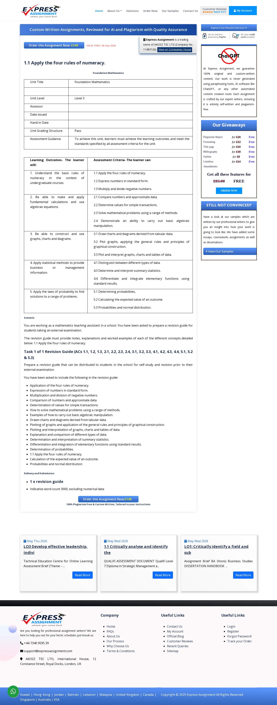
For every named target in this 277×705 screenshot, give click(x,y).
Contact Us (190, 11)
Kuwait (25, 695)
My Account (244, 10)
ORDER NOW (229, 190)
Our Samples (170, 11)
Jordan (59, 695)
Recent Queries (177, 646)
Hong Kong (42, 695)
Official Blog (175, 636)
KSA (56, 699)
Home (99, 11)
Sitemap (172, 651)
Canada (148, 695)
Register (233, 631)
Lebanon (89, 695)
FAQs (110, 631)
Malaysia (105, 695)
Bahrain (73, 695)
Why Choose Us (118, 646)
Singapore (27, 699)
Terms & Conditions (121, 651)
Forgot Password (239, 636)
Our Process (115, 641)
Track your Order (239, 641)
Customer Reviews (214, 10)
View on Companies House (174, 49)
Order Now (150, 11)
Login (231, 626)
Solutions (132, 11)
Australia (44, 699)
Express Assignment (201, 695)
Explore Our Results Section (228, 27)
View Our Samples (220, 251)
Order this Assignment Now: (53, 45)
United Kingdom (127, 695)
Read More (82, 575)
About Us (113, 11)
